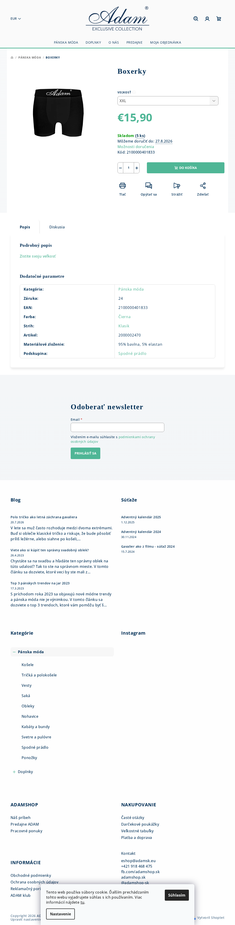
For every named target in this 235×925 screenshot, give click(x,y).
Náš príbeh (21, 817)
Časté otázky (132, 817)
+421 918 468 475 (136, 866)
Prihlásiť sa (85, 453)
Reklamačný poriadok (30, 888)
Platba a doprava (136, 837)
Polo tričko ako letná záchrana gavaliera (44, 517)
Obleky (28, 706)
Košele (28, 664)
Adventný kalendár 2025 (141, 517)
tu (82, 902)
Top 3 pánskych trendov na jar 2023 (40, 583)
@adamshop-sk (135, 882)
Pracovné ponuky (26, 830)
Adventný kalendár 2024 (141, 531)
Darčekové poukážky (140, 824)
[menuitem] (66, 42)
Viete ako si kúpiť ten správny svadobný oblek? (50, 550)
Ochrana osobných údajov (34, 882)
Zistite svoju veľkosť (38, 256)
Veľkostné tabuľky (137, 830)
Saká (26, 695)
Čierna (124, 316)
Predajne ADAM (25, 824)
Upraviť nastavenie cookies (33, 919)
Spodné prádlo (132, 353)
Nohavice (30, 716)
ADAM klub (21, 895)
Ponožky (29, 757)
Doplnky (25, 771)
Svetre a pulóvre (36, 737)
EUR (14, 18)
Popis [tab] (25, 227)
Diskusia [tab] (57, 227)
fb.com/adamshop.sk (140, 871)
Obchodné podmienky (31, 875)
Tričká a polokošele (39, 675)
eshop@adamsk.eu (138, 860)
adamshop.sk (133, 877)
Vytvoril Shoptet (210, 917)
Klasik (123, 325)
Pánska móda (131, 289)
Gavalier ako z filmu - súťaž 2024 (148, 546)
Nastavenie (60, 914)
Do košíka (188, 167)
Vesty (26, 685)
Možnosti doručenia (136, 146)
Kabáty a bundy (36, 726)
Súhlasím (176, 895)
